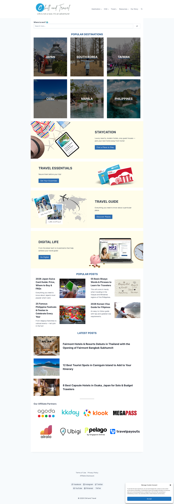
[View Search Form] (141, 9)
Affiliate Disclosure (87, 476)
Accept (149, 499)
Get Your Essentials (48, 181)
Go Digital (44, 257)
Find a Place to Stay (105, 147)
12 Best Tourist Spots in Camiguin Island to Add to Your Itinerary (97, 367)
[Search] (137, 26)
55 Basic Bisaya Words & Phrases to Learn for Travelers (101, 282)
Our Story (134, 9)
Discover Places (104, 217)
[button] (170, 485)
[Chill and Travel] (53, 9)
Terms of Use (81, 473)
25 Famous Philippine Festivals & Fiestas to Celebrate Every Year (46, 310)
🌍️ (41, 22)
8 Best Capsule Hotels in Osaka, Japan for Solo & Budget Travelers (98, 387)
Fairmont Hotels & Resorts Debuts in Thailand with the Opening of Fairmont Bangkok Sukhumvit (96, 345)
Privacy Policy (93, 473)
